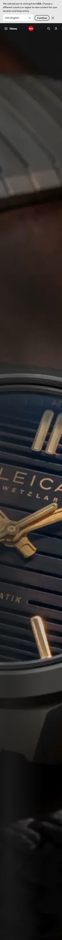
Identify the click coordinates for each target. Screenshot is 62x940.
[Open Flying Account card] (56, 28)
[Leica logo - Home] (31, 28)
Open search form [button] (49, 28)
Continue (42, 17)
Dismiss (53, 18)
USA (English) (12, 17)
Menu (13, 28)
